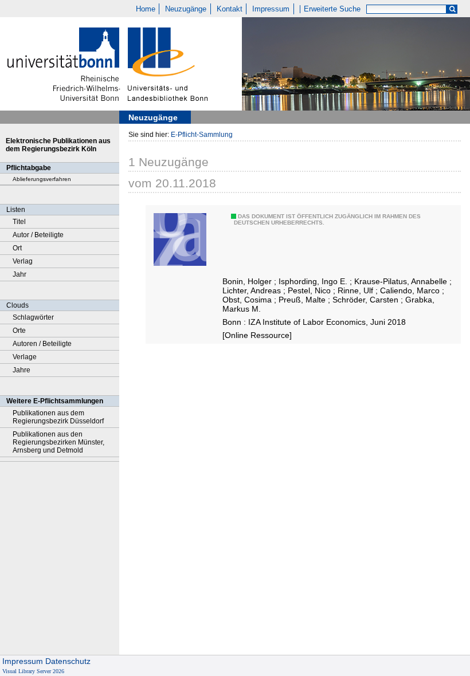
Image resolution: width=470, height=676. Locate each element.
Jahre (21, 370)
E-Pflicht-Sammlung (202, 135)
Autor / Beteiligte (38, 235)
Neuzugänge (185, 9)
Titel (19, 222)
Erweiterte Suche (332, 9)
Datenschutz (68, 661)
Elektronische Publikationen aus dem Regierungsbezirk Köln (58, 145)
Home (145, 9)
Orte (19, 331)
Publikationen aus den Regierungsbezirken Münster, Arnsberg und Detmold (58, 442)
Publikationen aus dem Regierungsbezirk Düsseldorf (58, 417)
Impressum (270, 9)
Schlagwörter (33, 317)
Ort (17, 248)
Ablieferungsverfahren (42, 179)
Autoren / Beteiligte (42, 344)
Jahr (19, 274)
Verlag (23, 261)
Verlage (25, 357)
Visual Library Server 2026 (33, 671)
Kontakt (229, 9)
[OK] (452, 9)
